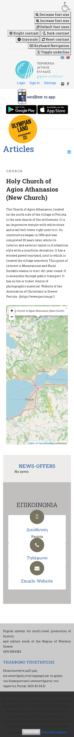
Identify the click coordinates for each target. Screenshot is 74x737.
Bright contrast (26, 33)
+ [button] (11, 310)
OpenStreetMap (46, 443)
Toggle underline (54, 52)
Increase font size (54, 20)
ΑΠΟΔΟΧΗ (31, 732)
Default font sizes (54, 27)
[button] (39, 6)
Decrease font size (54, 14)
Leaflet (31, 443)
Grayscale (29, 39)
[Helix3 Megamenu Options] (69, 152)
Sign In (34, 83)
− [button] (11, 316)
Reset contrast (57, 39)
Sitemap (50, 83)
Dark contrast (57, 33)
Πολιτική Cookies (53, 732)
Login (21, 83)
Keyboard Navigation (51, 45)
